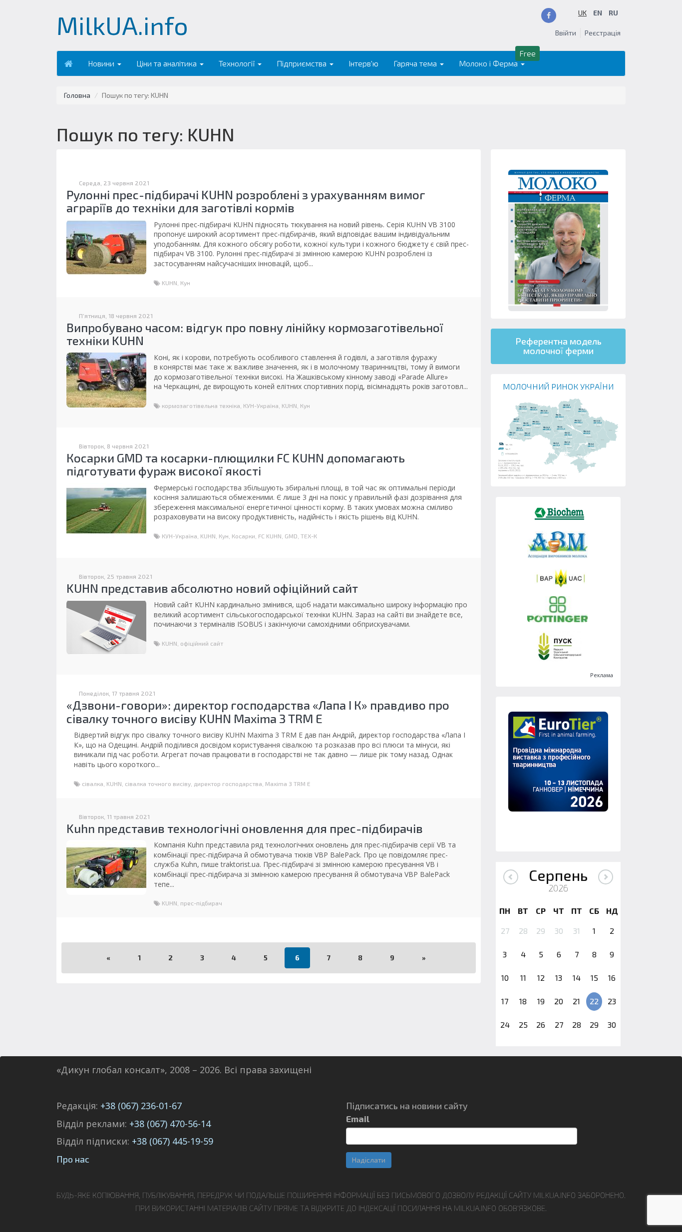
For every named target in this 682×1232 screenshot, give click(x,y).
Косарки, (245, 535)
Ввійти (565, 32)
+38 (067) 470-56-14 (170, 1124)
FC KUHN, (271, 535)
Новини (102, 63)
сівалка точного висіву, (159, 783)
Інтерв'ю (363, 63)
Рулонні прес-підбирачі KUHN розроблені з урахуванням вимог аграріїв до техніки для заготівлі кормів (245, 201)
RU (613, 12)
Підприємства (303, 63)
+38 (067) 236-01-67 (141, 1106)
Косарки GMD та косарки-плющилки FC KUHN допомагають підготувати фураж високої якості (235, 464)
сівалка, (94, 783)
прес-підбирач (201, 902)
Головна (77, 95)
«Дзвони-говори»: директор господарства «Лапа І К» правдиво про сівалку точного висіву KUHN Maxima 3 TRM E (257, 711)
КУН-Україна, (262, 405)
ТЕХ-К (309, 535)
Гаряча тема (416, 63)
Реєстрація (603, 32)
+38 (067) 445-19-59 (172, 1141)
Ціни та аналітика (167, 63)
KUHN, (171, 282)
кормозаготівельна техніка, (202, 405)
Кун (185, 282)
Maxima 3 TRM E (288, 783)
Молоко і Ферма (489, 63)
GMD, (293, 535)
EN (597, 12)
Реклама (601, 675)
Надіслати (368, 1160)
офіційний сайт (201, 643)
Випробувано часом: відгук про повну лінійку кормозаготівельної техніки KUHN (254, 334)
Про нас (72, 1159)
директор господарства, (229, 783)
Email (357, 1118)
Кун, (225, 535)
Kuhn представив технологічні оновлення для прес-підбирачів (244, 828)
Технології (238, 63)
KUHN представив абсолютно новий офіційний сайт (212, 588)
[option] (558, 762)
